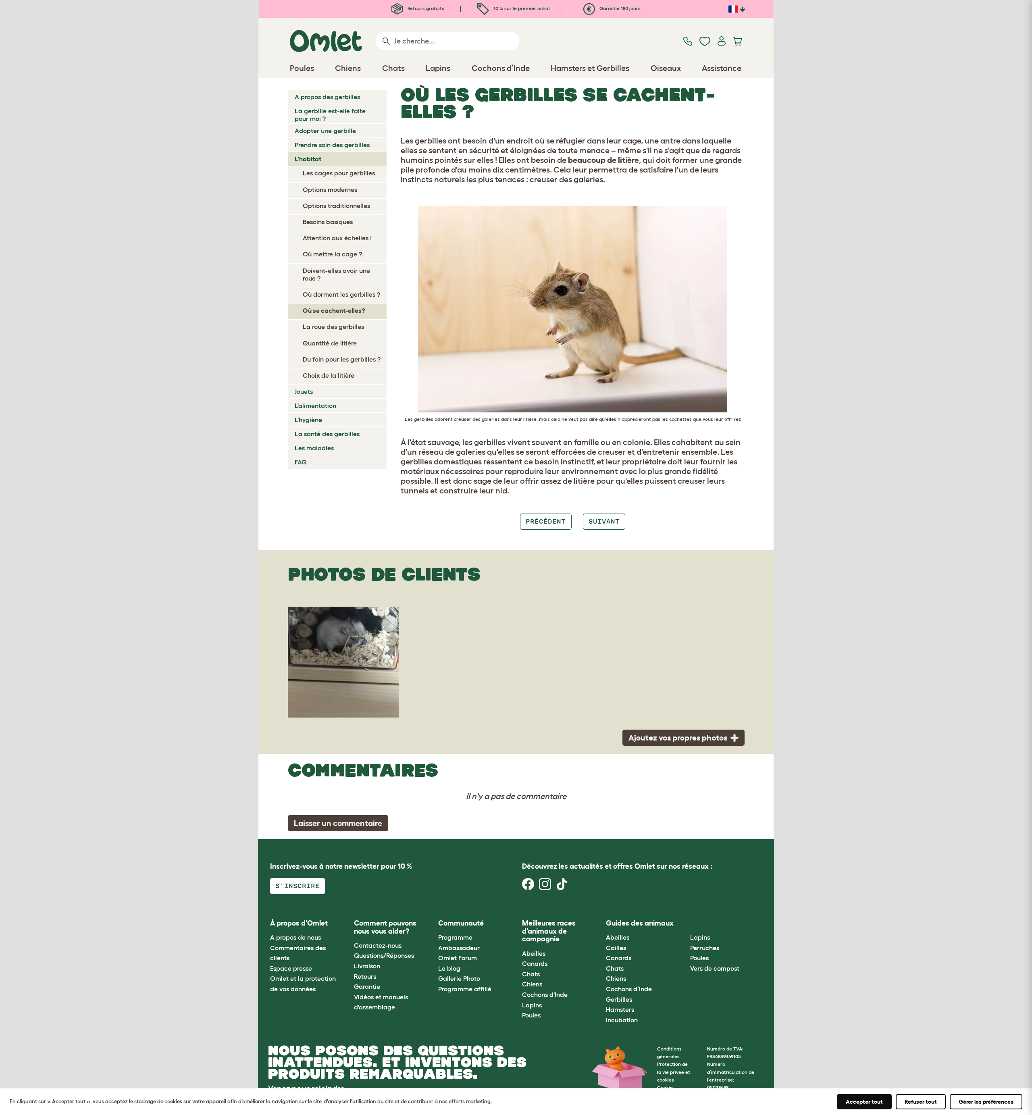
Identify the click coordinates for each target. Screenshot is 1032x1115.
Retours (365, 976)
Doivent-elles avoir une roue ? (336, 274)
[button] (684, 923)
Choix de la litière (328, 375)
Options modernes (330, 189)
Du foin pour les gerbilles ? (342, 359)
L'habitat (308, 158)
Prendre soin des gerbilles (332, 144)
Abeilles (533, 953)
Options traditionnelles (336, 205)
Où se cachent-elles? (334, 310)
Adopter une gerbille (325, 130)
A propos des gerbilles (327, 96)
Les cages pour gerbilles (339, 173)
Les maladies (314, 447)
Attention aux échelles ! (337, 237)
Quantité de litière (330, 343)
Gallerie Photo (459, 978)
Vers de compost (714, 968)
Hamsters (620, 1009)
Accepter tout (864, 1101)
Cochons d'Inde (545, 994)
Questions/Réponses (384, 955)
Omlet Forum (457, 957)
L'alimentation (315, 405)
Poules (531, 1015)
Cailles (616, 947)
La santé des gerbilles (327, 433)
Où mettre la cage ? (332, 254)
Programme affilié (464, 988)
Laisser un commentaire (338, 823)
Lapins (532, 1005)
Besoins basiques (328, 221)
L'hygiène (308, 419)
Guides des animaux (640, 923)
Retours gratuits (425, 8)
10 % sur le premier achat (521, 8)
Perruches (704, 947)
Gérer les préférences (986, 1101)
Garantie (367, 986)
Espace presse (291, 968)
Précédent (546, 521)
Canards (534, 963)
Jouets (304, 391)
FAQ (301, 462)
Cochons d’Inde (629, 988)
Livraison (367, 965)
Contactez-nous (378, 945)
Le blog (449, 968)
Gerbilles (619, 999)
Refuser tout (921, 1101)
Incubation (622, 1019)
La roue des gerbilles (333, 326)
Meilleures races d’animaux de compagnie (549, 931)
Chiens (532, 984)
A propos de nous (295, 937)
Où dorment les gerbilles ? (341, 294)
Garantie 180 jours (619, 8)
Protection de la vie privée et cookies (673, 1071)
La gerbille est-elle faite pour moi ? (330, 114)
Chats (531, 974)
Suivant (604, 521)
